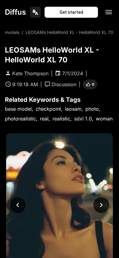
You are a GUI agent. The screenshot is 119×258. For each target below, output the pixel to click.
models (12, 32)
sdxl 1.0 (83, 119)
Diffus (15, 12)
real (44, 119)
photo (92, 109)
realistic (61, 119)
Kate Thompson (30, 73)
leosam (73, 109)
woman (104, 119)
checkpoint (48, 109)
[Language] (35, 12)
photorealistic (20, 119)
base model (18, 109)
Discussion (64, 84)
